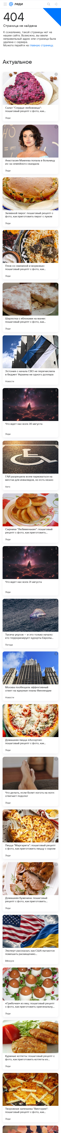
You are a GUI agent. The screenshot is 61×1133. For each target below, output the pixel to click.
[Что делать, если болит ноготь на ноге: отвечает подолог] (30, 781)
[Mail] (11, 4)
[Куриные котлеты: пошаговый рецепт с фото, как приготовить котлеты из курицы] (30, 1045)
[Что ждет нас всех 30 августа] (30, 412)
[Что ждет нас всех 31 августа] (30, 570)
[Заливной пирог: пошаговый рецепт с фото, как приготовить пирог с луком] (30, 202)
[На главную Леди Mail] (18, 4)
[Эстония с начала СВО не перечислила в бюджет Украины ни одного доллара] (30, 360)
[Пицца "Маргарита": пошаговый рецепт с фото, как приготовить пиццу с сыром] (30, 834)
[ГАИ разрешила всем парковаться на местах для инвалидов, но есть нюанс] (30, 465)
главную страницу (41, 45)
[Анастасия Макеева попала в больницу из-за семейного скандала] (30, 149)
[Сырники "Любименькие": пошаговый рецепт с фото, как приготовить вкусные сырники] (30, 518)
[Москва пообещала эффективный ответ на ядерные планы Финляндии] (30, 676)
